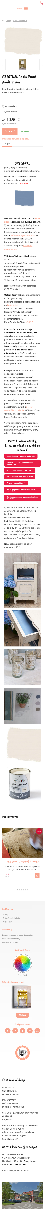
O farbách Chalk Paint (11, 918)
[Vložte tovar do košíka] (37, 875)
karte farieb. (13, 305)
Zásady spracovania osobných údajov (17, 935)
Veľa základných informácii (23, 235)
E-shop (8, 21)
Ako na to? (7, 922)
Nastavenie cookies (10, 942)
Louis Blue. (23, 183)
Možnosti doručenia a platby (15, 138)
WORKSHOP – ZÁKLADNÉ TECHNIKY (22, 861)
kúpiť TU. (30, 322)
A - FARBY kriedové (20, 21)
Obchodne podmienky (11, 938)
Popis (7, 143)
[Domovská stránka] (3, 21)
